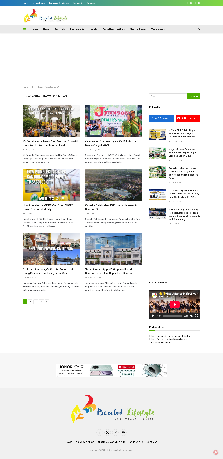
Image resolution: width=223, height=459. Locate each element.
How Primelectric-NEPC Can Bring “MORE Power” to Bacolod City (48, 207)
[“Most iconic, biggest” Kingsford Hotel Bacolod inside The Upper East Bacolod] (113, 249)
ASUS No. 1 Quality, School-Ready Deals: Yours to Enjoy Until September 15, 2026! (184, 193)
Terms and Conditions (59, 3)
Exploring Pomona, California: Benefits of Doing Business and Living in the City (48, 271)
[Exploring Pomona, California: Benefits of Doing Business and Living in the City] (51, 249)
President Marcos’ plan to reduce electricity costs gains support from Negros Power (183, 173)
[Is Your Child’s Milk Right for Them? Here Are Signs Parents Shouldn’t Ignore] (157, 134)
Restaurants (77, 29)
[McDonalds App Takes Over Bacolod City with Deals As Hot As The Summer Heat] (51, 121)
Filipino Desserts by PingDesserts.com (168, 339)
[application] (174, 304)
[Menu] (24, 29)
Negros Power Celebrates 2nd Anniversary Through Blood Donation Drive (182, 152)
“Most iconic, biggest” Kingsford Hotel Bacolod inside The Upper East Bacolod (109, 271)
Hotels (93, 29)
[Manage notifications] (215, 452)
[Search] (198, 29)
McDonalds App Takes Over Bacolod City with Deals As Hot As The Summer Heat (50, 143)
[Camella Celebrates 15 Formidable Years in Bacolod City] (113, 185)
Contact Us (78, 3)
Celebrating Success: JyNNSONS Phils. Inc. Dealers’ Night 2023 (111, 143)
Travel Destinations (113, 29)
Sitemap (91, 3)
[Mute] (191, 315)
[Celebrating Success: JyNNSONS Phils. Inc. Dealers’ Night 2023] (113, 121)
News (46, 29)
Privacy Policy (38, 3)
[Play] (153, 315)
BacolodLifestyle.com (123, 450)
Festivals (60, 29)
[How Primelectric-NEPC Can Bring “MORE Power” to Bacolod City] (51, 185)
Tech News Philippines (160, 342)
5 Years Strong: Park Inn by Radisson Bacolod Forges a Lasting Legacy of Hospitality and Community (184, 214)
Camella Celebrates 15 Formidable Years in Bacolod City (111, 207)
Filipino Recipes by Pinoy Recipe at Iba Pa (169, 336)
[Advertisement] (145, 15)
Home (25, 3)
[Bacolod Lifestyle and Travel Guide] (45, 15)
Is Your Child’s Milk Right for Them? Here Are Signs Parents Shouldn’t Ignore (184, 133)
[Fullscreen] (196, 315)
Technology (158, 29)
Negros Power (138, 29)
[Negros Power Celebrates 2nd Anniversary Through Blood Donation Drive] (157, 153)
